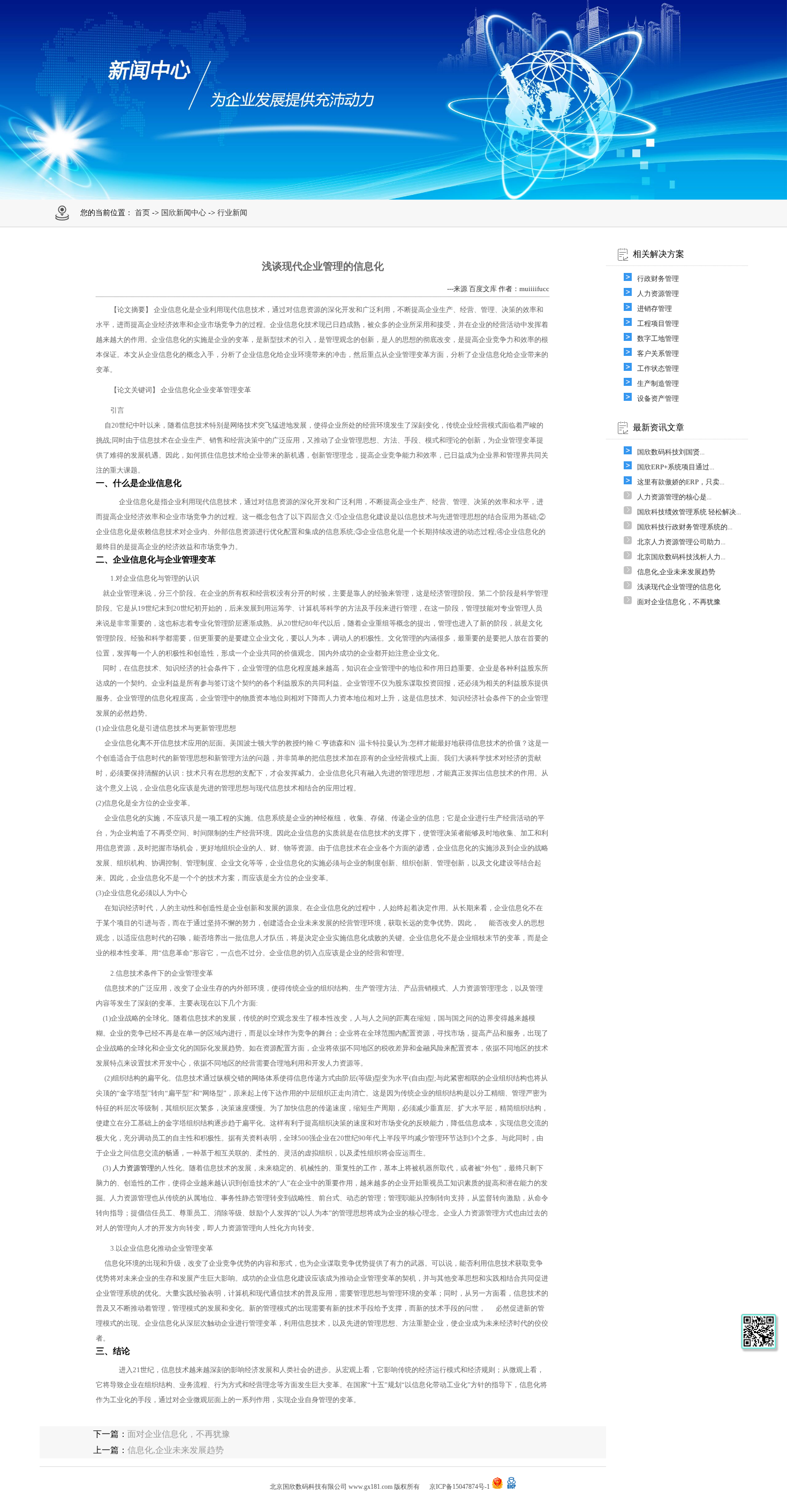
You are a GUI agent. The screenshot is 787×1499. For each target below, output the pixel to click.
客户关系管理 (658, 353)
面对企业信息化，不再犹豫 (679, 602)
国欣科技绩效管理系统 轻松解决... (689, 512)
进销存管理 (654, 309)
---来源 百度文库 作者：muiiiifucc (498, 289)
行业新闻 (232, 213)
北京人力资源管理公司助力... (681, 542)
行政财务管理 (658, 279)
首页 (142, 213)
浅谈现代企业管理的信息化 (679, 587)
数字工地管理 (658, 338)
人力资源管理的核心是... (674, 497)
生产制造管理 (658, 383)
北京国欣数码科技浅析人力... (681, 557)
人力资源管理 (133, 1168)
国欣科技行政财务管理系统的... (684, 527)
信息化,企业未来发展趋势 (676, 572)
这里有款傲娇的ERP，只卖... (680, 482)
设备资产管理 (658, 398)
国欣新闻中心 (183, 213)
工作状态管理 (658, 368)
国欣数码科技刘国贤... (671, 452)
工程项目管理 (658, 323)
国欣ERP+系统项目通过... (675, 467)
